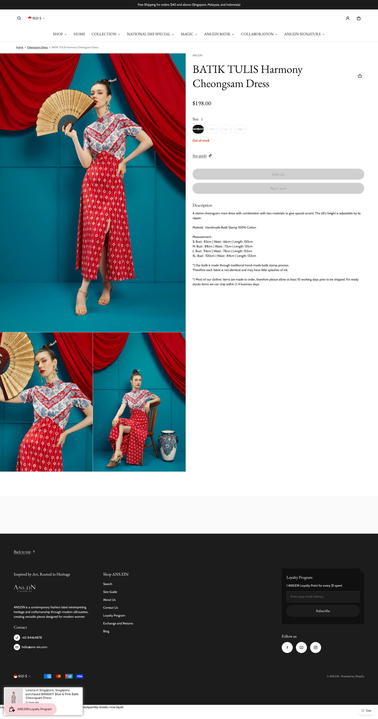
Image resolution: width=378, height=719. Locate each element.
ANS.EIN (334, 676)
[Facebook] (287, 647)
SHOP (58, 34)
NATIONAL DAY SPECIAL (148, 34)
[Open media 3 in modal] (46, 402)
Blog (106, 631)
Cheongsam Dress (37, 47)
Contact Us (110, 607)
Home (19, 47)
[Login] (347, 18)
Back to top (22, 551)
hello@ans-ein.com (34, 647)
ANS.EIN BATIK (217, 34)
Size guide (200, 155)
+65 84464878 (32, 637)
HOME (79, 34)
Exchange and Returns (118, 623)
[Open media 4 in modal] (139, 402)
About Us (109, 600)
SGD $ (36, 18)
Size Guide (110, 592)
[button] (19, 18)
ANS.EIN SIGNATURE (302, 34)
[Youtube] (301, 647)
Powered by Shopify (352, 676)
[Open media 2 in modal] (93, 192)
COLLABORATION (257, 34)
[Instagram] (315, 647)
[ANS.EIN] (189, 18)
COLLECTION (104, 34)
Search (107, 584)
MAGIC (187, 34)
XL (240, 129)
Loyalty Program (114, 615)
